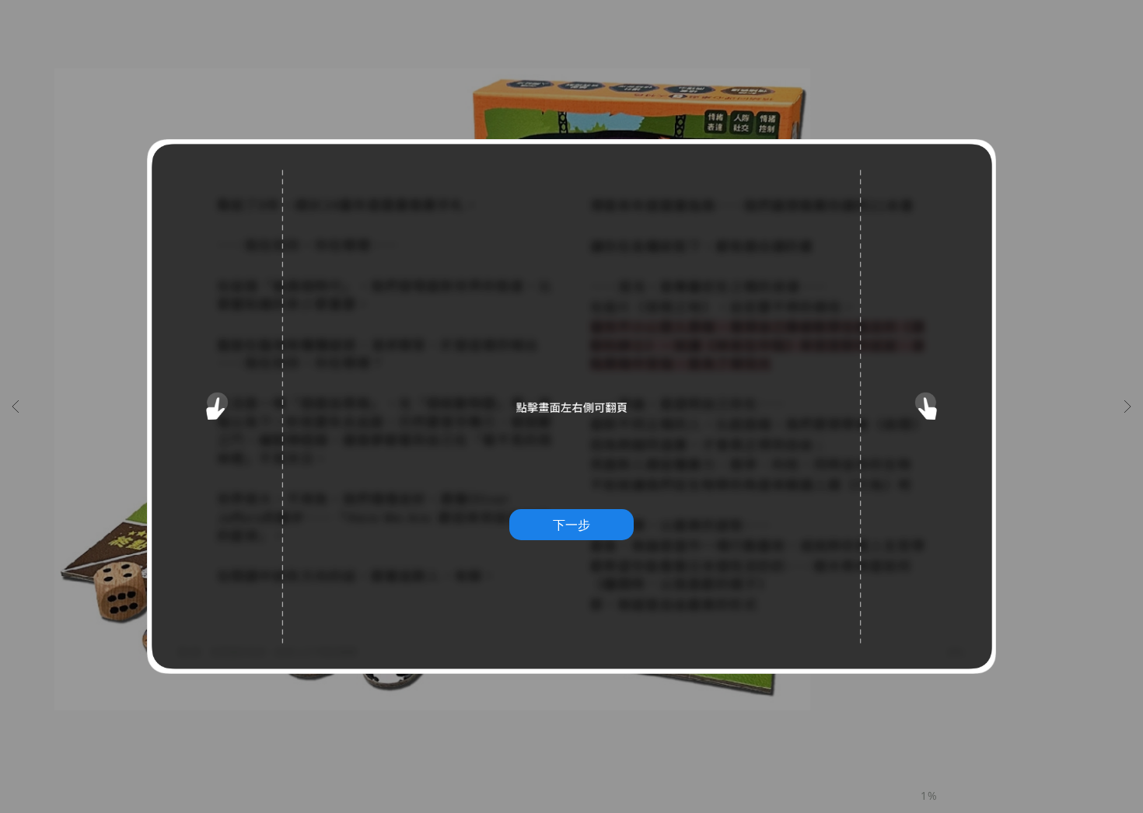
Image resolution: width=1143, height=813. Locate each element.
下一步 (571, 524)
